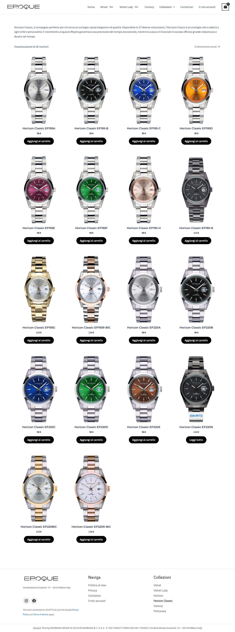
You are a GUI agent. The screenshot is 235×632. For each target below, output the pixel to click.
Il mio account (96, 601)
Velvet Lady (161, 590)
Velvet (157, 585)
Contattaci (94, 595)
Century (158, 606)
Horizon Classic (163, 601)
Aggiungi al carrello (38, 141)
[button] (173, 7)
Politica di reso (97, 585)
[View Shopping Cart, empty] (225, 6)
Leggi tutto (196, 439)
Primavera (160, 611)
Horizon (158, 595)
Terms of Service (40, 614)
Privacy (92, 590)
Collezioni (162, 577)
